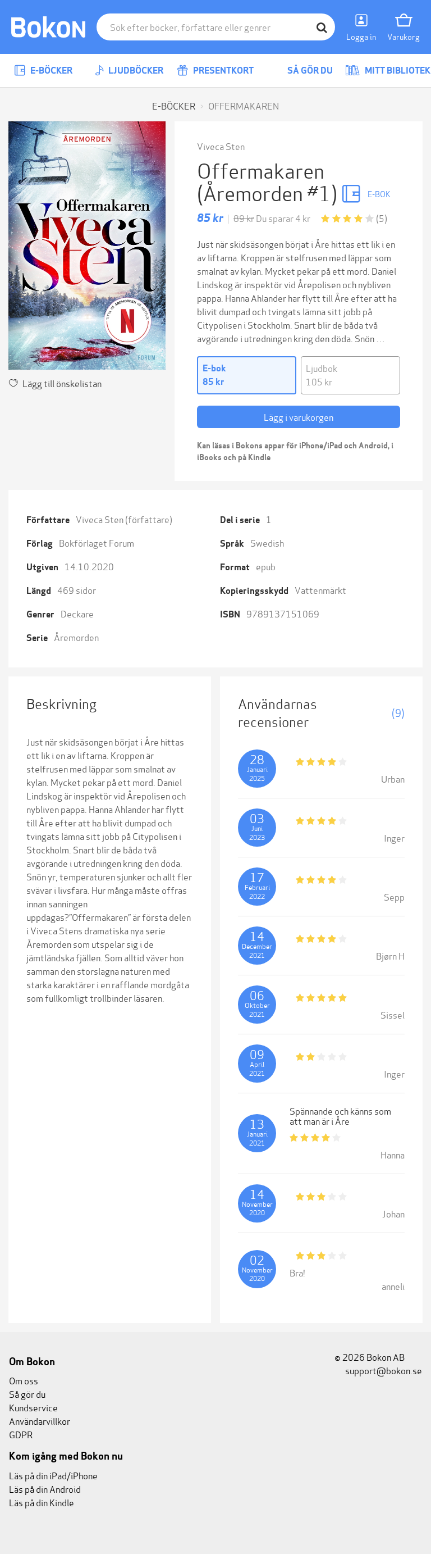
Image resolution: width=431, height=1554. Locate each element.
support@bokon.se (382, 1370)
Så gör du (309, 70)
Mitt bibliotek (396, 70)
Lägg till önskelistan (62, 382)
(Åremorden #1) (269, 192)
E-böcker (50, 70)
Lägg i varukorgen (298, 416)
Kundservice (33, 1407)
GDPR (21, 1434)
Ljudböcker (135, 70)
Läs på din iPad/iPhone (53, 1475)
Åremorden (76, 636)
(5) (381, 217)
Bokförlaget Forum (96, 542)
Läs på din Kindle (41, 1502)
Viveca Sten (221, 145)
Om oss (23, 1380)
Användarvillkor (39, 1420)
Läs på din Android (45, 1488)
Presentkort (222, 70)
